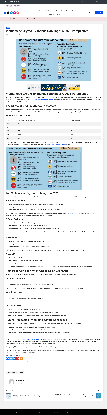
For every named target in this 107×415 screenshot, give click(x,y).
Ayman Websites (23, 380)
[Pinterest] (17, 358)
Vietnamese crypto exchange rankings (42, 99)
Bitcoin (8, 27)
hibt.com (71, 213)
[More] (21, 358)
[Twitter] (11, 358)
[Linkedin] (14, 358)
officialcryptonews (55, 347)
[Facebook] (7, 358)
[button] (99, 12)
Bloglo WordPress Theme (88, 412)
